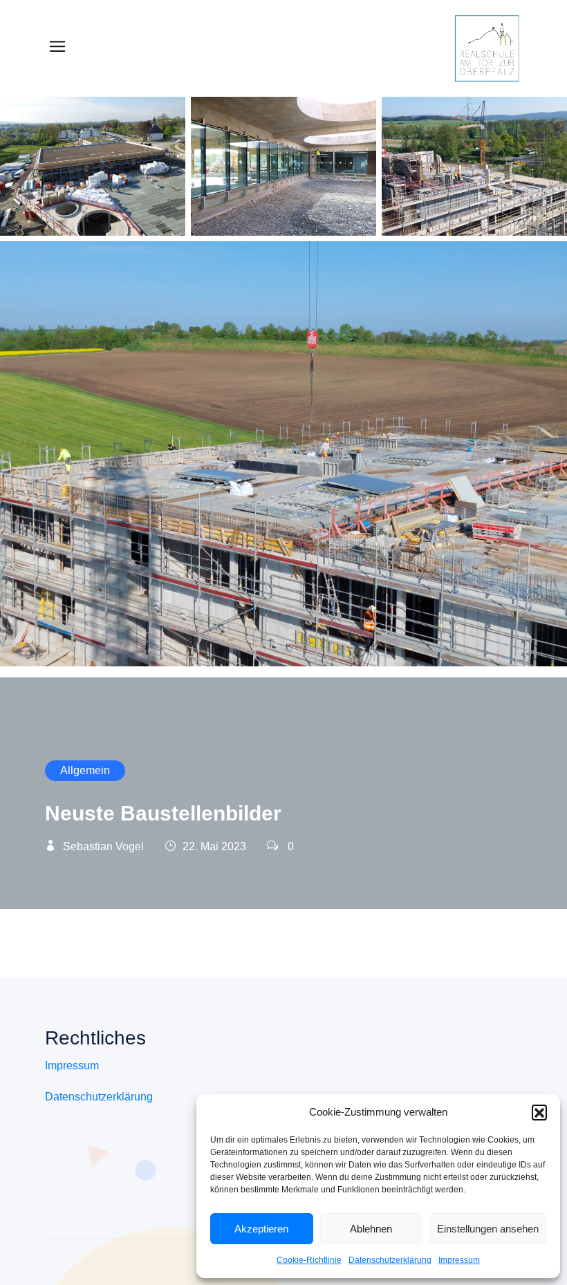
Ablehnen (371, 1229)
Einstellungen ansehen (488, 1229)
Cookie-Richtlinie (309, 1260)
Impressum (459, 1260)
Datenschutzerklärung (389, 1260)
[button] (539, 1112)
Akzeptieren (261, 1229)
